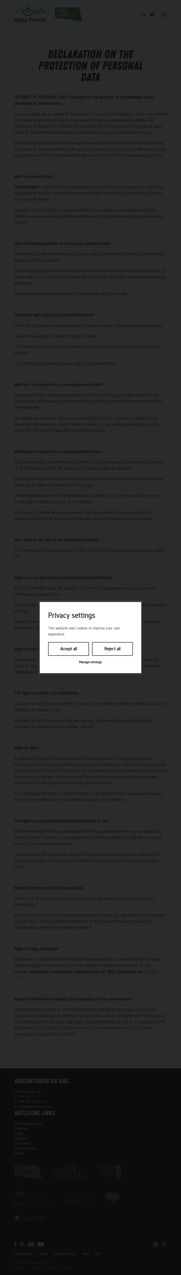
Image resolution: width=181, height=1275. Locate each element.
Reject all (112, 648)
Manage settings (90, 662)
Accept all (68, 648)
